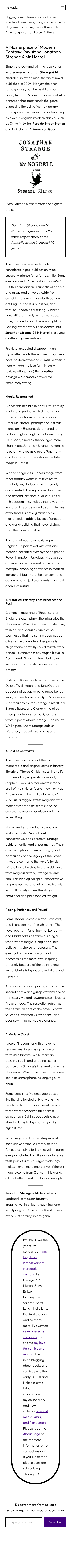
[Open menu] (63, 7)
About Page (31, 1434)
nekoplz (11, 7)
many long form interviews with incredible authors (35, 1262)
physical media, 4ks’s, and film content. (35, 1417)
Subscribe (54, 1522)
